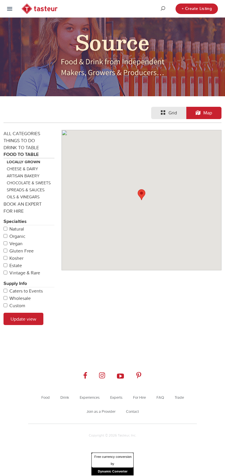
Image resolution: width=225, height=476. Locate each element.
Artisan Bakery (23, 176)
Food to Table (21, 154)
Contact (132, 411)
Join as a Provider (100, 411)
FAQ (160, 397)
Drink (64, 397)
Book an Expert (23, 204)
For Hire (14, 211)
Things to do (19, 140)
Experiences (90, 397)
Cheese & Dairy (22, 169)
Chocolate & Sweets (29, 183)
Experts (116, 397)
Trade (179, 397)
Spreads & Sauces (26, 190)
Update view (23, 319)
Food (45, 397)
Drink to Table (21, 147)
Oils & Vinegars (23, 197)
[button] (141, 194)
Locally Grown (23, 162)
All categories (22, 133)
